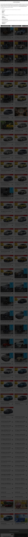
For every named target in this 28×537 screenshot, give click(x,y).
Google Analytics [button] (3, 23)
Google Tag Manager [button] (4, 22)
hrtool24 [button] (3, 12)
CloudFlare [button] (3, 11)
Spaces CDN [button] (3, 10)
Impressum (25, 6)
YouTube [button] (3, 16)
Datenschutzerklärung (21, 6)
